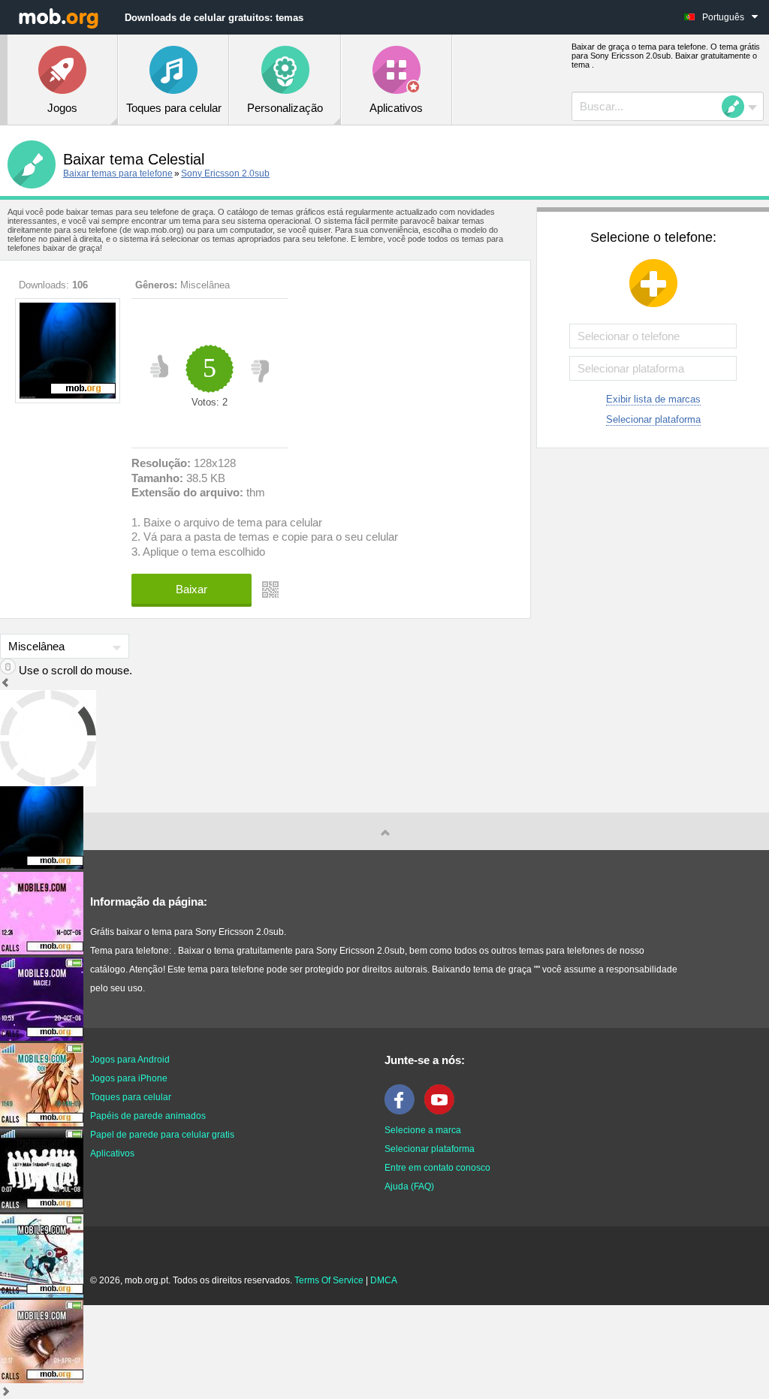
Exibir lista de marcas (653, 399)
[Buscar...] (737, 106)
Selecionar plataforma (653, 419)
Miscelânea (205, 285)
